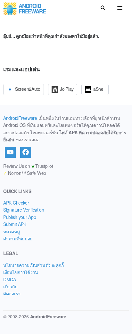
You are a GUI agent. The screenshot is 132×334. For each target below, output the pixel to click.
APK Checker (16, 202)
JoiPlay (67, 89)
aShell (99, 89)
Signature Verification (23, 209)
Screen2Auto (27, 89)
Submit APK (14, 224)
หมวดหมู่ (11, 231)
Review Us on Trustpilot (28, 166)
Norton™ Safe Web (24, 173)
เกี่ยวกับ (10, 286)
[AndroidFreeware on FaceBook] (25, 152)
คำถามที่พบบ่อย (17, 238)
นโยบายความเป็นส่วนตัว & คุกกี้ (33, 265)
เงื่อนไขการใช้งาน (20, 272)
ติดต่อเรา (12, 293)
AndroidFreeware (20, 118)
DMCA (9, 279)
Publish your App (19, 217)
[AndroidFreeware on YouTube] (10, 152)
